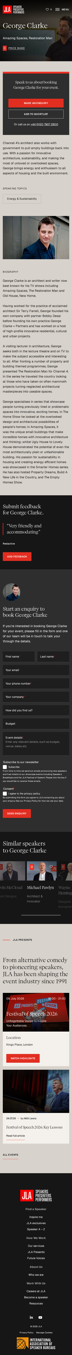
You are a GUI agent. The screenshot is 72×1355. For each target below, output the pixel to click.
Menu (65, 9)
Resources (36, 1303)
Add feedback (17, 556)
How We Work (36, 1238)
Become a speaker (36, 1297)
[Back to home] (13, 9)
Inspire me (36, 1217)
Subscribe (14, 767)
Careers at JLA (36, 1291)
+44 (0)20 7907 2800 (44, 124)
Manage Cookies (44, 1332)
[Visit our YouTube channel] (40, 1317)
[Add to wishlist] (5, 866)
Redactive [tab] (9, 543)
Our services (36, 1246)
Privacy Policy (26, 1332)
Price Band (16, 48)
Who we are (36, 1275)
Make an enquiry (36, 103)
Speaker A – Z (36, 1229)
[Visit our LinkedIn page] (31, 1317)
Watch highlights (23, 1058)
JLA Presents (36, 1252)
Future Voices (36, 1258)
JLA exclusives (36, 1223)
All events (10, 1154)
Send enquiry (17, 813)
